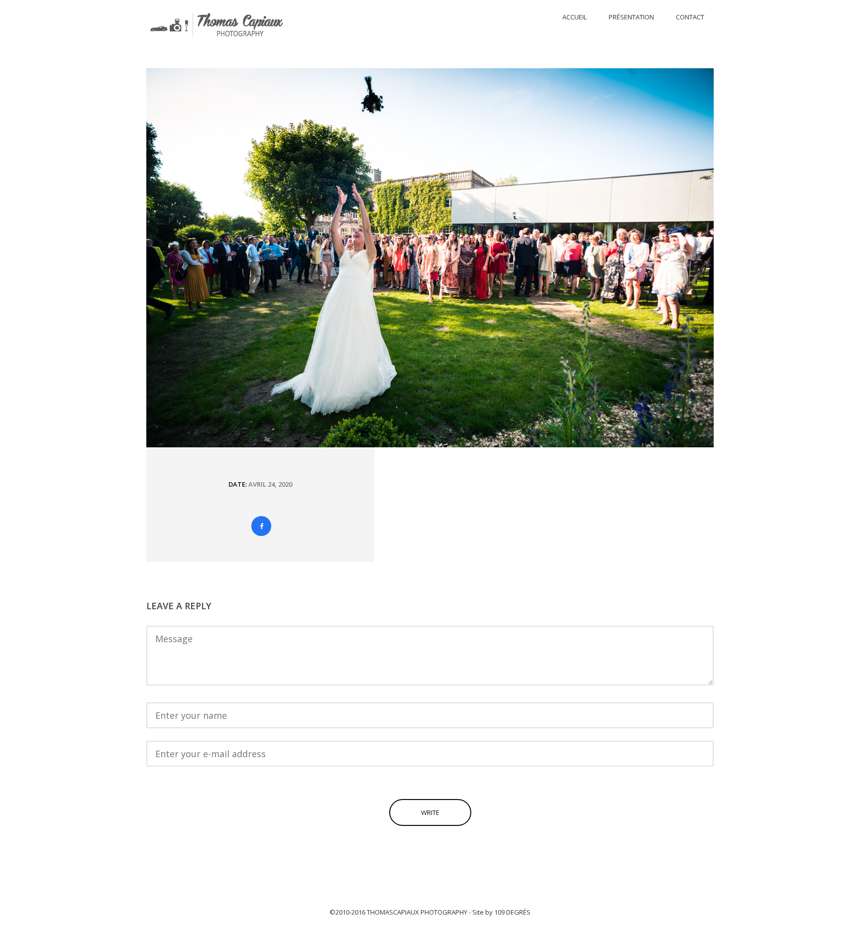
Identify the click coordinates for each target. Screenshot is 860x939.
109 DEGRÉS (512, 912)
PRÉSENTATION (631, 16)
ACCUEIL (574, 16)
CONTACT (690, 16)
